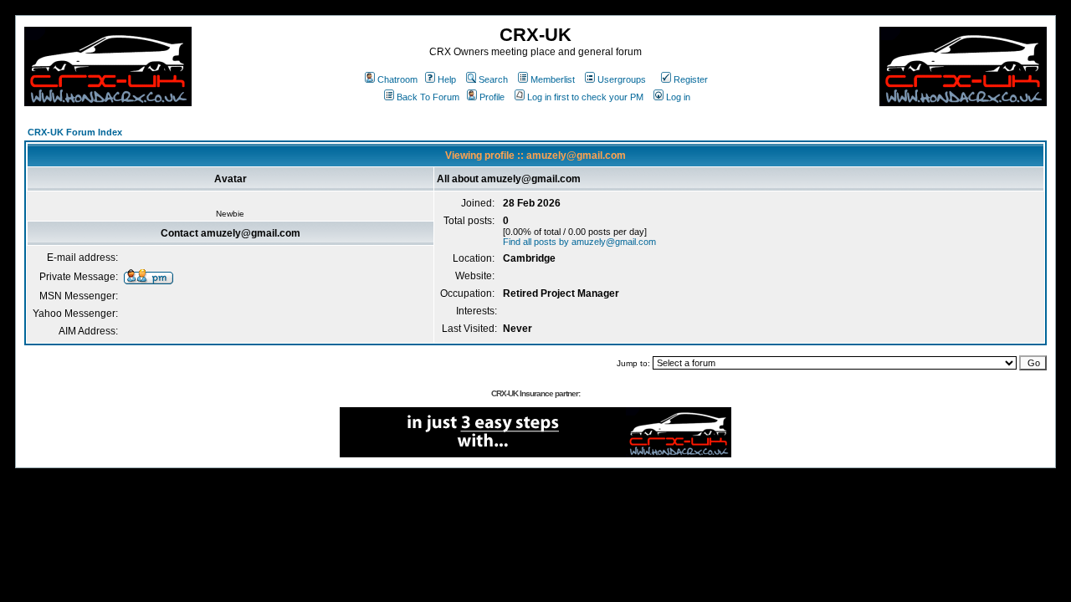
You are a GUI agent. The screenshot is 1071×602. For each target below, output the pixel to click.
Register (691, 79)
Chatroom (397, 79)
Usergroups (621, 79)
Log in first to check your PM (585, 97)
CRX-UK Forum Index (75, 132)
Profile (492, 97)
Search (493, 79)
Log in (678, 97)
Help (447, 79)
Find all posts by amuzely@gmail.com (579, 242)
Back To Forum (428, 97)
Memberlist (552, 79)
